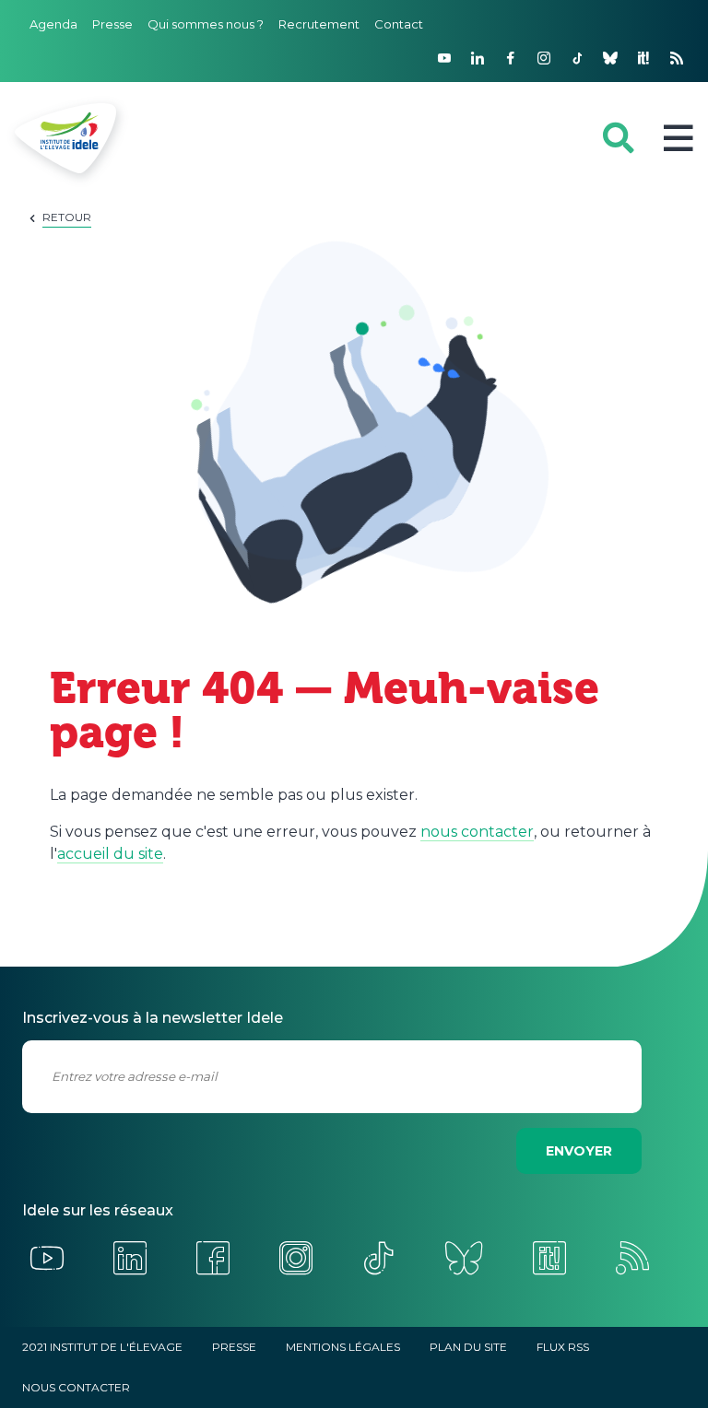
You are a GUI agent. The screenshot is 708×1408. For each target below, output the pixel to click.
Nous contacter (76, 1387)
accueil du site (110, 853)
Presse (112, 24)
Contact (398, 24)
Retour (66, 217)
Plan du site (468, 1347)
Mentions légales (343, 1347)
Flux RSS (563, 1347)
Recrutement (319, 24)
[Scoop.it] (643, 58)
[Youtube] (444, 58)
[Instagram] (544, 58)
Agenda (53, 24)
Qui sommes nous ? (206, 24)
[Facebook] (510, 58)
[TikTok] (577, 58)
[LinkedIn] (477, 58)
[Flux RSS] (676, 58)
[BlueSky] (610, 58)
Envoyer (579, 1151)
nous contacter (477, 831)
